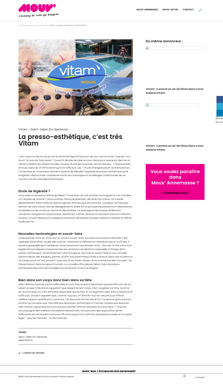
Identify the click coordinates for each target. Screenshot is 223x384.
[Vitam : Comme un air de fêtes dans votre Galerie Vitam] (175, 66)
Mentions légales (66, 376)
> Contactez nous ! (175, 193)
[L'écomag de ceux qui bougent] (37, 8)
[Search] (200, 10)
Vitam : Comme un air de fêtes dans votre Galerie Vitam (174, 91)
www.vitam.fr (25, 340)
